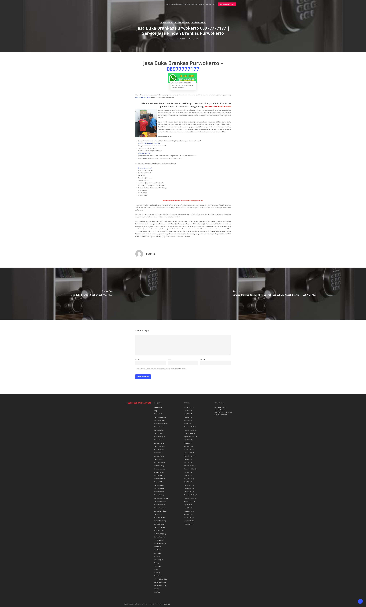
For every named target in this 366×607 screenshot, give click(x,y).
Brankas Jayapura (159, 462)
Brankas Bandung (159, 420)
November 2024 (189, 456)
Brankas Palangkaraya (161, 498)
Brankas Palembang (160, 501)
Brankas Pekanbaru (160, 504)
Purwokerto (157, 576)
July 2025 (187, 440)
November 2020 (189, 498)
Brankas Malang (159, 482)
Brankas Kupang (159, 466)
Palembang (157, 566)
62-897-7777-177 (221, 415)
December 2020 (189, 495)
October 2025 (188, 433)
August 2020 (188, 501)
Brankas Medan (159, 492)
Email (170, 359)
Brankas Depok (158, 449)
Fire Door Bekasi (159, 540)
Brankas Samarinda (160, 517)
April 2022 (187, 462)
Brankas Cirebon (159, 443)
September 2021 (189, 469)
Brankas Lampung (159, 469)
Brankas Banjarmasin (160, 424)
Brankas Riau (158, 514)
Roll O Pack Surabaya (160, 585)
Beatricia (170, 39)
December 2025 (189, 427)
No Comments (193, 39)
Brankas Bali (158, 414)
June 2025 (187, 443)
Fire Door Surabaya (160, 543)
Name (137, 359)
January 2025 (188, 453)
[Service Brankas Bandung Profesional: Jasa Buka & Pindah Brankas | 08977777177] (274, 294)
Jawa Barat (157, 547)
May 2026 (187, 417)
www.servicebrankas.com (143, 97)
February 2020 (188, 521)
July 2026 (187, 411)
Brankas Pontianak (160, 508)
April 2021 (187, 482)
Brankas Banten (159, 427)
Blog (155, 411)
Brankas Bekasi (158, 433)
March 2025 (187, 449)
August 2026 (188, 407)
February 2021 (188, 488)
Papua (156, 569)
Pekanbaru (157, 572)
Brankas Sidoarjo (159, 524)
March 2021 (187, 485)
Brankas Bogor (158, 440)
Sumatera (157, 592)
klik (201, 200)
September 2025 (189, 436)
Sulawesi (156, 589)
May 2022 (187, 459)
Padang (156, 563)
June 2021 (187, 475)
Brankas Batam (159, 430)
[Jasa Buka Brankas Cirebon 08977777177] (91, 294)
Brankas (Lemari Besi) (145, 168)
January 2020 (188, 524)
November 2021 (189, 466)
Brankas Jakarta (166, 22)
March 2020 (187, 517)
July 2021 (187, 472)
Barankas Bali (158, 407)
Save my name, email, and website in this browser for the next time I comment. (161, 369)
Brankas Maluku (159, 485)
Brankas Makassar (159, 479)
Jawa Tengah (158, 550)
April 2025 (187, 446)
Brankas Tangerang (160, 534)
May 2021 (187, 479)
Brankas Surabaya (159, 527)
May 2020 (187, 511)
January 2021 (188, 492)
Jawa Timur (157, 553)
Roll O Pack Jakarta (160, 582)
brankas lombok (159, 472)
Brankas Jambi (158, 459)
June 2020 (187, 508)
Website (202, 359)
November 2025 (189, 430)
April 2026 (187, 420)
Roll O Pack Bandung (160, 579)
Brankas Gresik (158, 453)
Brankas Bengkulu (159, 436)
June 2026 (187, 414)
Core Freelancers (165, 604)
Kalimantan (157, 556)
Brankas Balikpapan (160, 417)
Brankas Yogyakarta (160, 537)
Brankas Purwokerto (182, 22)
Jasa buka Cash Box (144, 153)
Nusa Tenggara (158, 560)
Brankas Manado (159, 488)
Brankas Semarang (198, 22)
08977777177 (183, 68)
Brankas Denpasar (159, 446)
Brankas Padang (159, 495)
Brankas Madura (159, 475)
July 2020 (187, 504)
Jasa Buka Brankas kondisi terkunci (149, 143)
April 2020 (187, 514)
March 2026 (187, 424)
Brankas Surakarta (159, 530)
